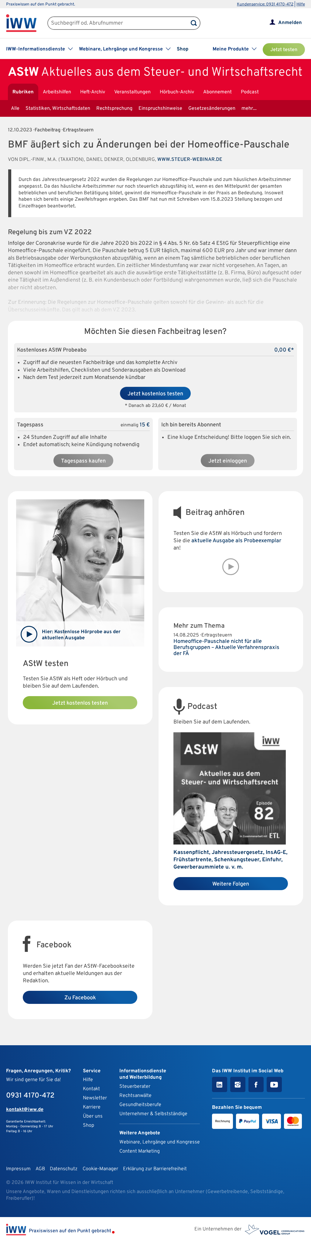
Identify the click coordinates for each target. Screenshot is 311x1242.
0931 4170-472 (30, 1095)
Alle (15, 109)
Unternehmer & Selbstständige (153, 1114)
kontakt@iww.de (24, 1110)
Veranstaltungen (132, 92)
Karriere (92, 1107)
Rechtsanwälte (135, 1096)
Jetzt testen (283, 50)
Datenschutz (63, 1169)
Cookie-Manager (100, 1169)
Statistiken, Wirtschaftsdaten (58, 109)
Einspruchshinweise (160, 109)
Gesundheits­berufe (140, 1105)
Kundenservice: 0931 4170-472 (265, 4)
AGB (40, 1169)
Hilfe (300, 4)
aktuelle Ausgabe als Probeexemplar (236, 540)
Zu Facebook (80, 997)
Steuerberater (134, 1087)
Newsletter (95, 1098)
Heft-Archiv (92, 92)
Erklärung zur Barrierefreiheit (155, 1169)
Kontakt (91, 1089)
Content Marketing (139, 1151)
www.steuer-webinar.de (189, 160)
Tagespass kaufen (83, 461)
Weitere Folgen (230, 884)
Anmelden (290, 23)
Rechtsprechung (114, 109)
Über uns (93, 1116)
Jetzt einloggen (227, 461)
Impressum (18, 1169)
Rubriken (23, 92)
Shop (182, 49)
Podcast (250, 92)
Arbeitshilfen (57, 92)
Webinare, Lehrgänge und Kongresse (159, 1142)
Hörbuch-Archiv (177, 92)
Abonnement (217, 92)
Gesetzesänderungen (211, 109)
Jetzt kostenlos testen (155, 393)
